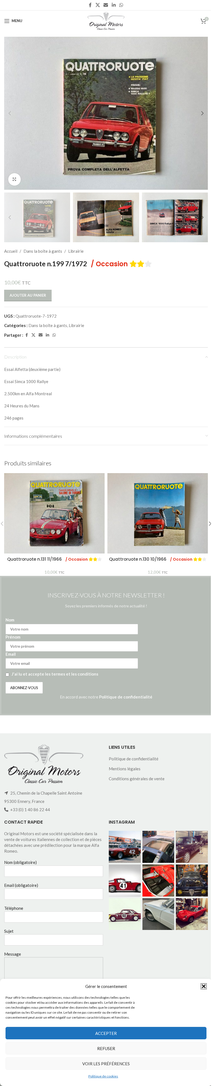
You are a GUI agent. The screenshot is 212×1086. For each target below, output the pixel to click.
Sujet (9, 931)
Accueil (10, 251)
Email (11, 654)
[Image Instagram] (125, 847)
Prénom (13, 636)
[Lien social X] (98, 5)
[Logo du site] (106, 20)
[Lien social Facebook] (90, 5)
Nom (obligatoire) (20, 862)
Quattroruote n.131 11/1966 (48, 559)
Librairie (76, 251)
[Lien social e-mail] (106, 5)
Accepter (106, 1033)
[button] (203, 986)
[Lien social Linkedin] (113, 5)
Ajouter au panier (28, 295)
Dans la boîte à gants (42, 251)
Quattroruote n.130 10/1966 (151, 559)
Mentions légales (125, 768)
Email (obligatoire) (21, 885)
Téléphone (13, 908)
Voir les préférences (106, 1063)
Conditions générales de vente (137, 778)
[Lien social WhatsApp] (121, 5)
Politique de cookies (103, 1076)
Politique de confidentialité (125, 696)
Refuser (106, 1048)
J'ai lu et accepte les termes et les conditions (55, 673)
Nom (10, 619)
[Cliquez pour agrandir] (14, 179)
